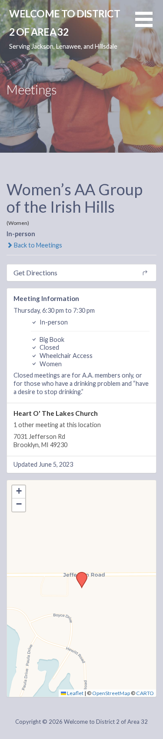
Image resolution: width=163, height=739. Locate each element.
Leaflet (74, 693)
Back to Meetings (37, 245)
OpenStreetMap (111, 693)
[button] (149, 24)
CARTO (145, 693)
